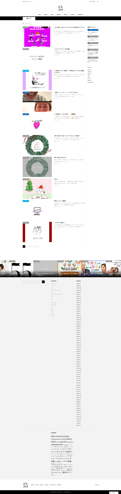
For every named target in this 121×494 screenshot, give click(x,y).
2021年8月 (78, 376)
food (52, 300)
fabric (52, 298)
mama (57, 442)
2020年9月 (78, 399)
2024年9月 (78, 304)
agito (53, 436)
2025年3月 (78, 292)
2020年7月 (78, 404)
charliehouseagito (62, 436)
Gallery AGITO (54, 302)
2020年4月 (78, 406)
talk (52, 311)
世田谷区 (57, 466)
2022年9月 (78, 349)
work (52, 313)
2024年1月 (78, 315)
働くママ (63, 466)
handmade (53, 304)
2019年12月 (78, 414)
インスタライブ (63, 449)
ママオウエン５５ (62, 459)
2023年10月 (78, 321)
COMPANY (72, 14)
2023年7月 (78, 328)
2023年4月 (78, 334)
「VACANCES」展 (55, 446)
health (52, 307)
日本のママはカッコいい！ (58, 470)
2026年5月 (78, 283)
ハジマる (60, 454)
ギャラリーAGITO (64, 451)
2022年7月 (78, 353)
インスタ (71, 446)
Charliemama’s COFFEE (58, 439)
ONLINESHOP (80, 14)
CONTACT (65, 14)
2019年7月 (78, 425)
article (52, 285)
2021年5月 (78, 383)
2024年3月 (78, 311)
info (52, 309)
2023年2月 (78, 338)
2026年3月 (78, 285)
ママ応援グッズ (59, 461)
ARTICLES (46, 14)
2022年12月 (78, 342)
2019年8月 (78, 423)
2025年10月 (78, 290)
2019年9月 (78, 421)
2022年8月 (78, 351)
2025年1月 (78, 296)
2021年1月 (78, 391)
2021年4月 (78, 385)
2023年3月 (78, 336)
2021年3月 (78, 387)
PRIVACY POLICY (91, 82)
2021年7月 (78, 378)
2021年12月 (78, 368)
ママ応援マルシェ (65, 464)
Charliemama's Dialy (55, 290)
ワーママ (70, 464)
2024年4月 (78, 309)
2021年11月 (78, 370)
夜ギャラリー (63, 468)
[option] (12, 268)
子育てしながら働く (70, 468)
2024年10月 (78, 302)
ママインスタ (64, 456)
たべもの (60, 446)
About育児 (53, 283)
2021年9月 (78, 374)
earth (52, 292)
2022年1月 (78, 366)
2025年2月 (78, 294)
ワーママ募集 (53, 466)
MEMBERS (59, 14)
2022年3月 (78, 361)
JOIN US (89, 78)
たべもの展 (64, 446)
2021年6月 (78, 380)
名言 (59, 468)
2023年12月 (78, 317)
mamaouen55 (57, 444)
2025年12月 (78, 288)
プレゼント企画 (58, 456)
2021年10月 (78, 372)
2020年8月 (78, 402)
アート (68, 446)
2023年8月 (78, 326)
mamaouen (70, 442)
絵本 (66, 470)
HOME (39, 14)
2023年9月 (78, 323)
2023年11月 (78, 319)
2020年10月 (78, 397)
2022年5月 (78, 357)
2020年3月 (78, 408)
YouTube (53, 315)
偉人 (60, 466)
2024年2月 (78, 313)
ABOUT (52, 14)
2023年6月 (78, 330)
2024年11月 (78, 300)
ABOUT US (89, 69)
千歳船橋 (56, 468)
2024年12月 (78, 298)
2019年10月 (78, 418)
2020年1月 (78, 412)
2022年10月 (78, 347)
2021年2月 (78, 389)
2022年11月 (78, 345)
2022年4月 (78, 359)
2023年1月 (78, 340)
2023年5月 (78, 332)
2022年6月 (78, 355)
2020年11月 (78, 395)
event (52, 296)
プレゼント (64, 454)
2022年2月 (78, 364)
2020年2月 (78, 410)
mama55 (63, 442)
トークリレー (55, 454)
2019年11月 (78, 416)
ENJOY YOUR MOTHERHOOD (57, 294)
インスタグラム (55, 449)
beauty (52, 288)
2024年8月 (78, 307)
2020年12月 (78, 393)
